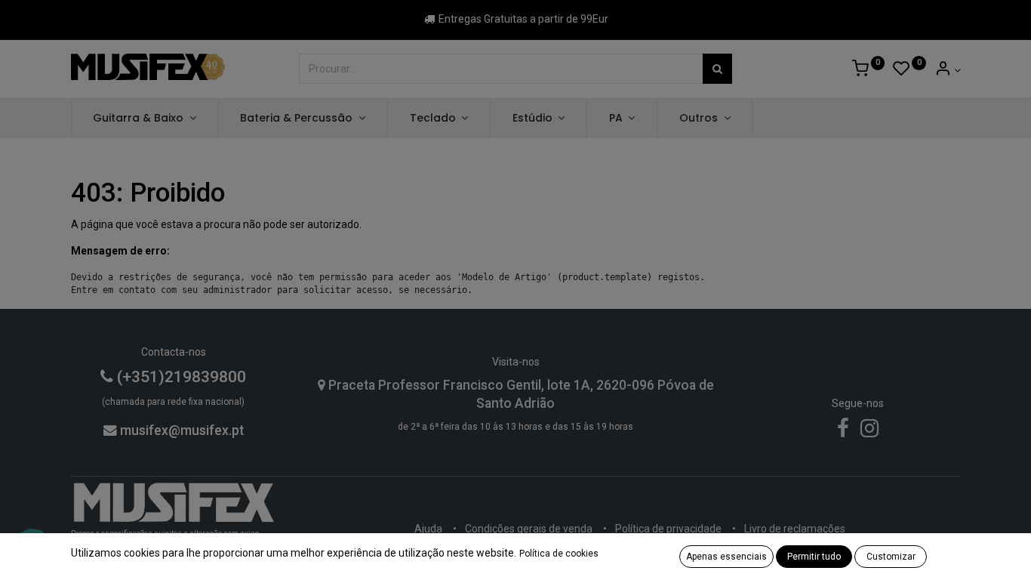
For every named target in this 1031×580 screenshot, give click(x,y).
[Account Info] (947, 70)
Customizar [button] (891, 556)
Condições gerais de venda (528, 529)
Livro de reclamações (794, 529)
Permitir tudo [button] (814, 556)
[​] (843, 432)
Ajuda (428, 529)
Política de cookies (559, 553)
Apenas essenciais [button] (726, 556)
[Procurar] (717, 69)
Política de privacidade (668, 529)
